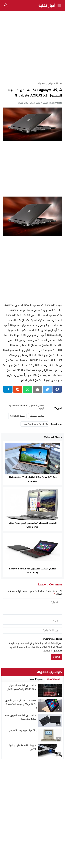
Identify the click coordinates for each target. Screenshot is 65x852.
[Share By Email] (37, 389)
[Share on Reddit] (18, 389)
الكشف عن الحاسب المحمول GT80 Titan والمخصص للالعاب (21, 687)
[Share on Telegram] (8, 389)
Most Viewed (53, 679)
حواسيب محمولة (46, 83)
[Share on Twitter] (47, 389)
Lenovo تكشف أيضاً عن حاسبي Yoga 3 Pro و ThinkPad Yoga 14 (21, 704)
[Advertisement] (32, 44)
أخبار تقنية (46, 5)
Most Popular (36, 679)
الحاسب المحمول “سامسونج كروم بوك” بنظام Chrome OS (32, 525)
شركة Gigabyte (17, 416)
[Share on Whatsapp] (27, 389)
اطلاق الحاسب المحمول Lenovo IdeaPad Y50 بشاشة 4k (32, 571)
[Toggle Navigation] (60, 5)
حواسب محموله (37, 416)
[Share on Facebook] (57, 389)
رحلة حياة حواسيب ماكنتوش (23, 730)
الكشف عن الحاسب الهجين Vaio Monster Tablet (21, 717)
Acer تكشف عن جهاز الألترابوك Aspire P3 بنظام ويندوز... (33, 479)
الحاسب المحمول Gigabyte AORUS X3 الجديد (26, 406)
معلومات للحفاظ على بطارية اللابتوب (23, 747)
